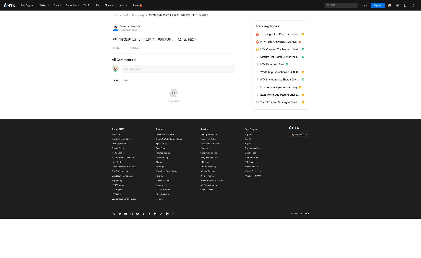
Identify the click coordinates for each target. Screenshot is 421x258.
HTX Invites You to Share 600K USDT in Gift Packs (280, 79)
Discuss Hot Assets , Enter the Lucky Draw (280, 56)
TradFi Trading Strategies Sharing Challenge (280, 102)
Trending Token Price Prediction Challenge (280, 34)
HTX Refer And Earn (272, 64)
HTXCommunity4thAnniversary (278, 87)
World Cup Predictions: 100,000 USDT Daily (280, 72)
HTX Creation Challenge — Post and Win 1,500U (280, 49)
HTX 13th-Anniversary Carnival (278, 41)
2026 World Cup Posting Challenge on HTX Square (280, 94)
